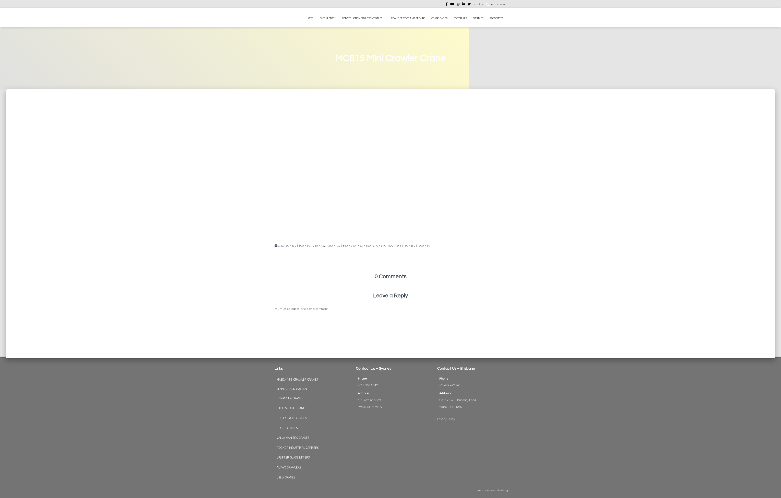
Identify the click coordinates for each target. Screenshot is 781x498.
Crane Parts (439, 18)
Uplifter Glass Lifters (293, 457)
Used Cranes (286, 477)
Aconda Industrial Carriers (298, 448)
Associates (496, 18)
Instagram (458, 4)
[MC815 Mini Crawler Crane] (390, 170)
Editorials (460, 18)
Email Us (478, 4)
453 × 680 (364, 245)
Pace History (328, 18)
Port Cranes (288, 428)
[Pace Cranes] (282, 17)
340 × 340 (379, 245)
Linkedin (463, 4)
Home (310, 18)
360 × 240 (349, 245)
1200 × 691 (424, 245)
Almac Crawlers (289, 467)
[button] (384, 18)
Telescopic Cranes (293, 408)
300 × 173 (305, 245)
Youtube (452, 4)
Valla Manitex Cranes (293, 438)
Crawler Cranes (291, 398)
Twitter (469, 4)
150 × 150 (290, 245)
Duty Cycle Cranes (293, 418)
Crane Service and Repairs (408, 18)
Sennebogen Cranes (292, 389)
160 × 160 (409, 245)
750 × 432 (319, 245)
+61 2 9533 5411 (498, 4)
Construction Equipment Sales (362, 18)
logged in (297, 309)
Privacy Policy (446, 419)
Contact (478, 18)
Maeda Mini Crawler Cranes (297, 379)
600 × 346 (394, 245)
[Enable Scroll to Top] (773, 490)
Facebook (447, 4)
